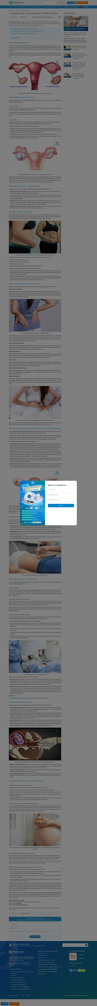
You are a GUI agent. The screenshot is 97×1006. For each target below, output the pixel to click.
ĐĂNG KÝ (61, 505)
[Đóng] (74, 483)
